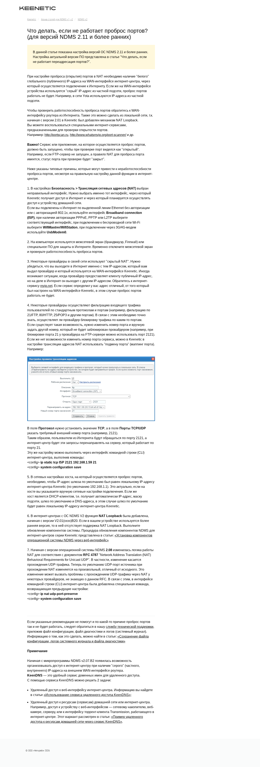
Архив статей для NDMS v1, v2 (57, 19)
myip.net (46, 286)
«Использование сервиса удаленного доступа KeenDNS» (87, 695)
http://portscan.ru (56, 135)
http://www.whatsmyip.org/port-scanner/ (98, 135)
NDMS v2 (82, 19)
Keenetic (31, 19)
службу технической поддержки (129, 626)
